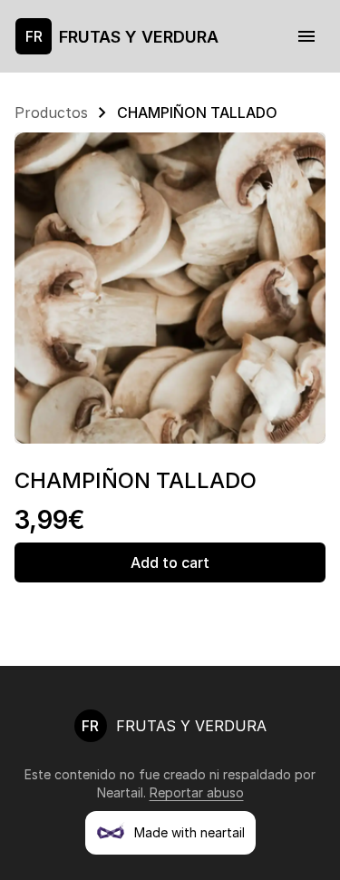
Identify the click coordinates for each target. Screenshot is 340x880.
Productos (51, 112)
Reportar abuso (197, 792)
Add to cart (170, 562)
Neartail (120, 792)
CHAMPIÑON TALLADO (197, 112)
